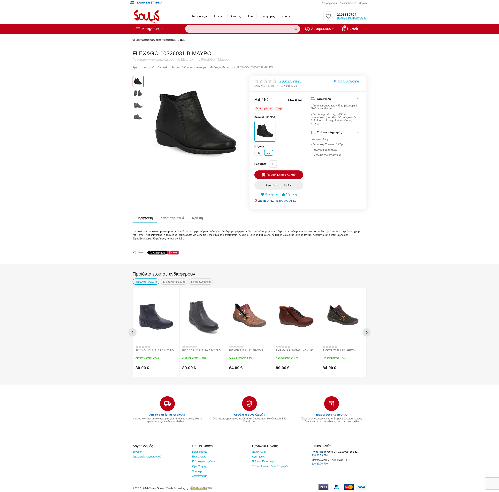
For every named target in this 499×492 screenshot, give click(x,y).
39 (268, 152)
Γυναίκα (219, 16)
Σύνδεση (137, 451)
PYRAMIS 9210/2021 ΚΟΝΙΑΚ (294, 350)
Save (175, 252)
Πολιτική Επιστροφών (264, 461)
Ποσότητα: (260, 163)
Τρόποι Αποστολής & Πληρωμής (270, 466)
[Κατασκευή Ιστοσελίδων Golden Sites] (201, 488)
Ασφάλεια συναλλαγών (249, 414)
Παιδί (250, 16)
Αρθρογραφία (329, 3)
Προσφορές (267, 16)
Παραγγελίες (259, 451)
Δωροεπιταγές (348, 3)
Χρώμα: (259, 116)
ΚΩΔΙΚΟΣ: (260, 85)
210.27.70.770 (320, 463)
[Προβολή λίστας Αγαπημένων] (328, 18)
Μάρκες (363, 3)
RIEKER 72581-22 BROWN (246, 350)
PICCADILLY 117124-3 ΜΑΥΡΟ (154, 350)
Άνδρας (236, 16)
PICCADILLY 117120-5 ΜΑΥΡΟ (201, 350)
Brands (285, 16)
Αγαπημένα (258, 456)
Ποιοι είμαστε (199, 451)
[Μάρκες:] (295, 99)
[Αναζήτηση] (296, 29)
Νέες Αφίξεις (200, 16)
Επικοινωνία (199, 456)
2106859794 (346, 15)
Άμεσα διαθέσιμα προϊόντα (167, 414)
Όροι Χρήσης (199, 466)
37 (258, 152)
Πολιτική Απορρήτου (203, 461)
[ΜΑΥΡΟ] (264, 131)
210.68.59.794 (320, 455)
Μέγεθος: (259, 146)
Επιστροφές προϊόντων (331, 414)
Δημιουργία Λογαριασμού (147, 456)
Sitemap (197, 471)
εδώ (356, 421)
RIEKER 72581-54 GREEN (339, 350)
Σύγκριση (291, 194)
